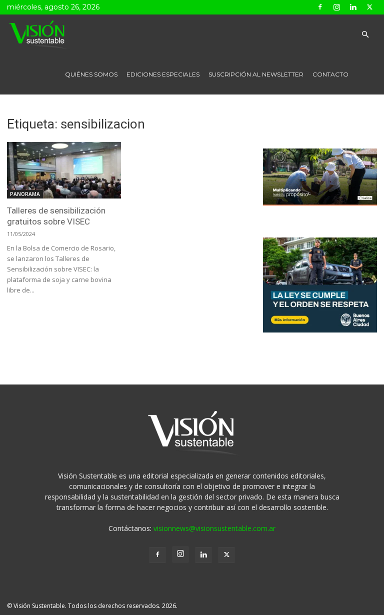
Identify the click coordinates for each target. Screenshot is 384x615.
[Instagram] (336, 7)
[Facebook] (320, 7)
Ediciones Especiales (163, 74)
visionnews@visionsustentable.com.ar (215, 528)
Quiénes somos (91, 74)
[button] (365, 35)
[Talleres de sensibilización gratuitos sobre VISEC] (64, 170)
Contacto (330, 74)
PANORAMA (25, 194)
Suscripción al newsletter (256, 74)
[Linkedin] (353, 7)
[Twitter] (369, 7)
